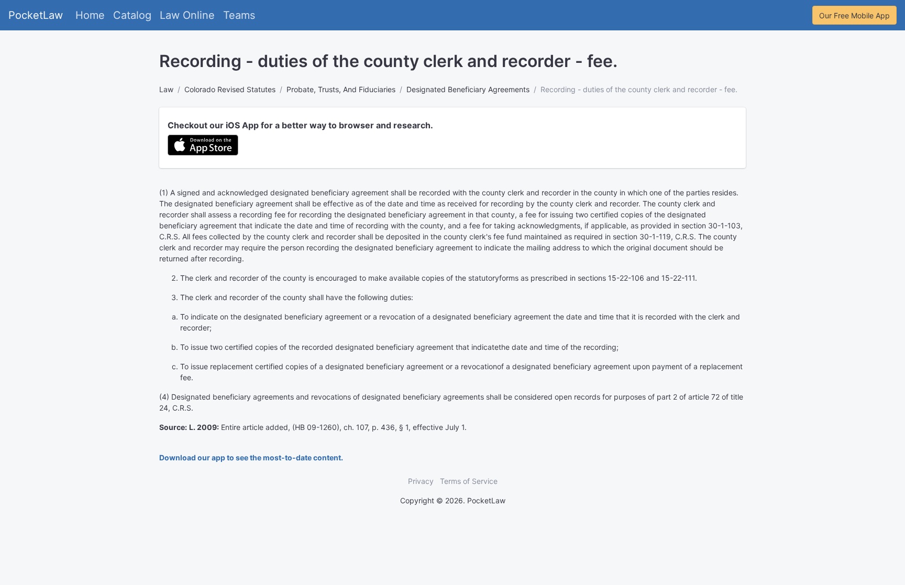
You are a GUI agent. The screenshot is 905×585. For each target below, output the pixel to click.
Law (166, 89)
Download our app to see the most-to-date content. (251, 457)
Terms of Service (469, 481)
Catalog (132, 15)
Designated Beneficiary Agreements (467, 89)
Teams (239, 15)
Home (90, 15)
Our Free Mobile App (854, 15)
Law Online (187, 15)
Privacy (421, 481)
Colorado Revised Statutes (229, 89)
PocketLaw (35, 15)
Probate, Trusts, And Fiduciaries (340, 89)
